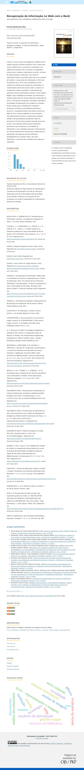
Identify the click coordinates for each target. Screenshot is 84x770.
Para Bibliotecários (13, 649)
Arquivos (16, 10)
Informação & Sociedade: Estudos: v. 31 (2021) (58, 537)
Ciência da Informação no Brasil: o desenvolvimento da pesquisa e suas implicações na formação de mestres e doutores (41, 559)
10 (18, 591)
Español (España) (13, 666)
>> (22, 591)
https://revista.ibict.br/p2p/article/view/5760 (22, 239)
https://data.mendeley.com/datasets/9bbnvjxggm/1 (24, 438)
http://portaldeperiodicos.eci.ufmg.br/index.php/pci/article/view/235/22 (31, 479)
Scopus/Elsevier (64, 630)
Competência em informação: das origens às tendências (51, 579)
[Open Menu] (7, 2)
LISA (28, 630)
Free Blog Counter (42, 738)
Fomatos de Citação (61, 109)
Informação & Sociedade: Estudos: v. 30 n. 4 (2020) (35, 533)
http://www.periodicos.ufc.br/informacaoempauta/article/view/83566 (30, 424)
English (9, 663)
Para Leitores (11, 643)
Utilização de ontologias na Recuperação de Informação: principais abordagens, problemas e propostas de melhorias (41, 565)
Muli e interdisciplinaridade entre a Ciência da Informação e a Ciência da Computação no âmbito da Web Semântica (43, 541)
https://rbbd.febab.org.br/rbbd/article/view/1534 (23, 461)
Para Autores (11, 646)
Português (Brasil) (13, 669)
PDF (56, 65)
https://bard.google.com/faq (26, 249)
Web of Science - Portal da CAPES (41, 630)
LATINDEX (22, 630)
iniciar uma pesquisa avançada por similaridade (37, 596)
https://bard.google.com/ (15, 259)
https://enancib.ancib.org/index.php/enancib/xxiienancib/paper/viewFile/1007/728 (35, 509)
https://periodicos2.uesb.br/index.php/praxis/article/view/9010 (28, 383)
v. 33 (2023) (24, 10)
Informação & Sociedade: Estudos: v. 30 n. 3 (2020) (48, 552)
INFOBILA (15, 630)
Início (9, 10)
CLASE (9, 630)
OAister (56, 630)
